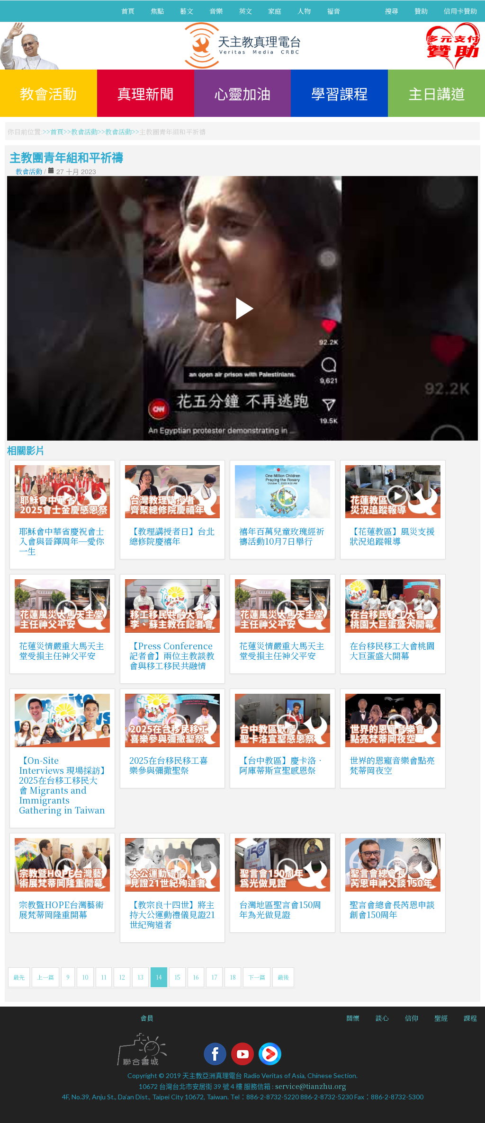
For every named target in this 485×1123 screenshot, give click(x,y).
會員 (146, 1018)
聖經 (441, 1018)
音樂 (216, 11)
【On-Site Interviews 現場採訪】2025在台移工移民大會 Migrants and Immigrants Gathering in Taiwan (62, 785)
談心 (382, 1018)
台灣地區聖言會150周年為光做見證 (280, 909)
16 (196, 977)
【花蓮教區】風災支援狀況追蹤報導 (392, 536)
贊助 (421, 11)
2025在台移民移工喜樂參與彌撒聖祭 (168, 765)
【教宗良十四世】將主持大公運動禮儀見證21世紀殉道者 (172, 914)
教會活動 (48, 93)
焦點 (157, 11)
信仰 (411, 1018)
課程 (470, 1018)
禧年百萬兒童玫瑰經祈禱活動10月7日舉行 (281, 536)
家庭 (274, 11)
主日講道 (436, 93)
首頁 (128, 11)
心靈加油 (242, 93)
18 (233, 977)
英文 (245, 11)
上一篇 (45, 977)
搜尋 (391, 11)
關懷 (352, 1018)
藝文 (186, 11)
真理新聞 (145, 93)
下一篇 (256, 977)
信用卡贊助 (460, 11)
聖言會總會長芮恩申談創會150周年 (392, 909)
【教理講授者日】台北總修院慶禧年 (172, 536)
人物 (304, 11)
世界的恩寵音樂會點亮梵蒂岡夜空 (392, 765)
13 (140, 977)
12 (122, 977)
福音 (333, 11)
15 (177, 977)
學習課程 (339, 93)
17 (214, 977)
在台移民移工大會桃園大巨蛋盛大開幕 (392, 650)
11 (104, 977)
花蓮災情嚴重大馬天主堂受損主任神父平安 (61, 650)
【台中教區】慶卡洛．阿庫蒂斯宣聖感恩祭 (281, 765)
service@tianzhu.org (310, 1086)
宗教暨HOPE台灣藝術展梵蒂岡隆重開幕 (61, 909)
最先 (19, 977)
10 (85, 977)
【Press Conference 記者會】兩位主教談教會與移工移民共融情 (172, 655)
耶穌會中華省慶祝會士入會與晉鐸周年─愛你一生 (61, 541)
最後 (283, 977)
